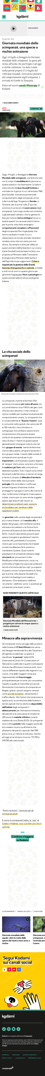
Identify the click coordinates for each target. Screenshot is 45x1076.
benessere (17, 274)
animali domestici (16, 693)
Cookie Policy (20, 1058)
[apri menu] (4, 17)
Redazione (15, 1055)
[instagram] (9, 1029)
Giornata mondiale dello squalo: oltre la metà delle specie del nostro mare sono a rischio (16, 939)
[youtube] (13, 1029)
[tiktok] (4, 1029)
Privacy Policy (7, 1058)
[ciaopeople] (7, 1068)
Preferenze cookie (34, 1058)
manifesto (5, 1055)
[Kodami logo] (22, 17)
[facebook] (18, 1029)
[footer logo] (8, 1017)
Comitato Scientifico (30, 1055)
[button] (4, 969)
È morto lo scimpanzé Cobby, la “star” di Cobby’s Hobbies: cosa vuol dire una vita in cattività (21, 823)
